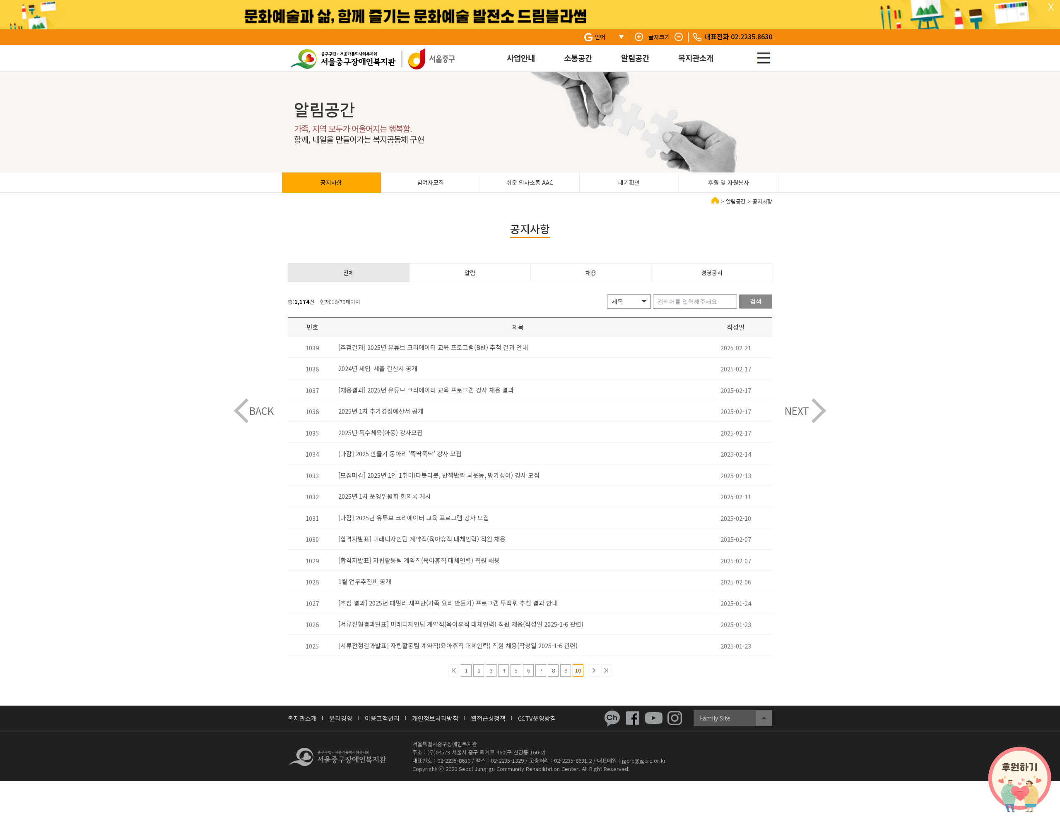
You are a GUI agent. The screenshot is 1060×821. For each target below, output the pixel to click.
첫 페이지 (453, 670)
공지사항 (331, 182)
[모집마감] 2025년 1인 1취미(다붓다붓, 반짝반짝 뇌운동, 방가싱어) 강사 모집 (439, 475)
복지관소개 (695, 57)
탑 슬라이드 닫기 (1051, 7)
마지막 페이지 (606, 670)
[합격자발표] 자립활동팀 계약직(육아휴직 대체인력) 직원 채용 (419, 560)
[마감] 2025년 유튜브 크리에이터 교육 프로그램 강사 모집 (413, 517)
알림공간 (635, 57)
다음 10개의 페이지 (593, 670)
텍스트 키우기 (639, 37)
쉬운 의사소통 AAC (529, 182)
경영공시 (712, 272)
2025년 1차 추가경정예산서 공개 (381, 411)
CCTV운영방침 (537, 718)
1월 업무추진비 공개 (364, 581)
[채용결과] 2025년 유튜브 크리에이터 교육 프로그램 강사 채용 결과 (426, 389)
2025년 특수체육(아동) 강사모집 (380, 432)
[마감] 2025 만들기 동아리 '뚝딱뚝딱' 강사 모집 (400, 453)
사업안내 (521, 57)
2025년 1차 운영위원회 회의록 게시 (384, 496)
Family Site (715, 718)
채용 (590, 272)
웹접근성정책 (488, 718)
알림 (470, 272)
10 (578, 670)
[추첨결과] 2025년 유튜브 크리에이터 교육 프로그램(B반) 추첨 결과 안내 (433, 347)
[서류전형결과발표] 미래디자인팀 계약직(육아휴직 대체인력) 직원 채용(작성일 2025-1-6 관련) (460, 624)
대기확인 (629, 182)
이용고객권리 (382, 718)
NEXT (797, 410)
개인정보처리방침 (435, 718)
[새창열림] (612, 718)
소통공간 (578, 57)
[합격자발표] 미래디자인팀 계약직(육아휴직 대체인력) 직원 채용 (422, 538)
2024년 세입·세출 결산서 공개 (377, 368)
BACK (261, 410)
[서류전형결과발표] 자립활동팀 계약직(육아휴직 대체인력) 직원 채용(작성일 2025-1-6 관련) (458, 645)
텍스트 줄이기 (679, 37)
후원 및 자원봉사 (728, 182)
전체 (348, 272)
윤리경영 (340, 718)
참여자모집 (430, 182)
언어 (600, 37)
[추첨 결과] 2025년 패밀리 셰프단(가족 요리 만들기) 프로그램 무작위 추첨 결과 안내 (448, 602)
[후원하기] (1020, 780)
